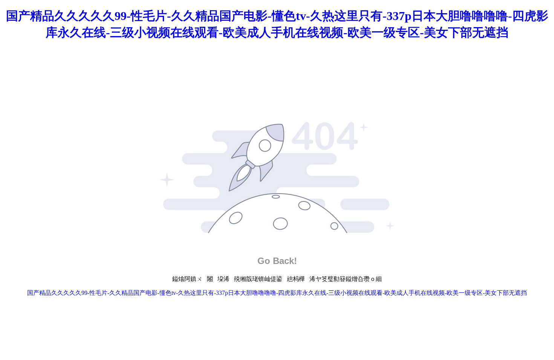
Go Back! (277, 261)
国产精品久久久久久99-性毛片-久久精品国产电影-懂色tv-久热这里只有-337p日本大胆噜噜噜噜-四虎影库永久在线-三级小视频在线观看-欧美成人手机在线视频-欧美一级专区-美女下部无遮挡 (277, 293)
